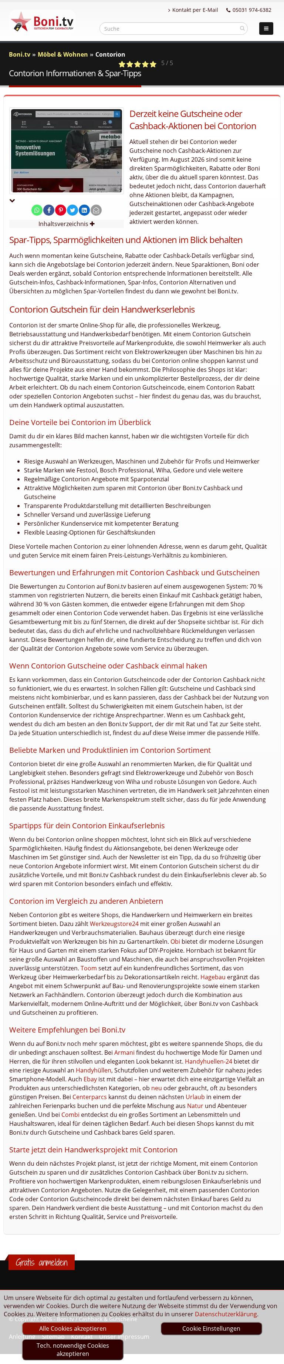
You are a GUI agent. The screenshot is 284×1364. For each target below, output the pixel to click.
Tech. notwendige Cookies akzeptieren (73, 1349)
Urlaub (195, 1097)
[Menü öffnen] (266, 28)
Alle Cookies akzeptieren (72, 1328)
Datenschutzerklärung (226, 1314)
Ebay (90, 1079)
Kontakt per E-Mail (195, 9)
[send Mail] (96, 210)
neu (156, 1088)
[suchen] (242, 28)
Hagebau (213, 977)
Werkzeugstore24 (114, 924)
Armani (124, 1052)
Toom (89, 968)
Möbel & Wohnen (63, 54)
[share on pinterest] (61, 210)
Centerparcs (89, 1097)
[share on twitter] (72, 210)
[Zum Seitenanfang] (271, 1355)
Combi (70, 1115)
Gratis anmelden (41, 1262)
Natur (195, 1106)
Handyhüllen (93, 1070)
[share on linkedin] (84, 210)
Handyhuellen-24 (208, 1061)
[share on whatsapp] (37, 210)
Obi (175, 941)
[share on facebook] (49, 210)
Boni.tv (19, 54)
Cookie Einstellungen (211, 1328)
